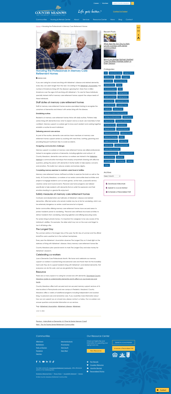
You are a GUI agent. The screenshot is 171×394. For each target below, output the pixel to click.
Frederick (39, 351)
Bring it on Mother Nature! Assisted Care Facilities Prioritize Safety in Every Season (118, 61)
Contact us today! (120, 11)
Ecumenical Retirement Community (60, 368)
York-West (64, 351)
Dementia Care (109, 85)
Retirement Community (111, 133)
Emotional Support (110, 89)
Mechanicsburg (66, 341)
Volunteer (105, 3)
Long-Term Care (122, 105)
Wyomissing (65, 345)
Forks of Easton (41, 348)
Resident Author (109, 129)
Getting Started (123, 93)
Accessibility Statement (70, 374)
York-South (64, 348)
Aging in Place (129, 73)
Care (118, 77)
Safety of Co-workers (111, 141)
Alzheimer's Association (48, 306)
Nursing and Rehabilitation (112, 117)
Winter (107, 165)
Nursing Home (128, 117)
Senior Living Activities (122, 145)
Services (86, 19)
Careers (96, 3)
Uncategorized (109, 161)
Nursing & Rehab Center (60, 19)
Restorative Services (123, 129)
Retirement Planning (110, 137)
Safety (121, 137)
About (76, 19)
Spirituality (120, 157)
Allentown (39, 341)
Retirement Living (126, 133)
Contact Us (161, 390)
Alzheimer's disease (65, 306)
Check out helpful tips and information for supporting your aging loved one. (97, 343)
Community (108, 81)
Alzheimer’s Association (88, 86)
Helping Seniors (123, 97)
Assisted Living (109, 77)
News (112, 19)
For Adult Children (110, 93)
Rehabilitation (122, 125)
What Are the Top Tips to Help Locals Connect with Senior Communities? (117, 46)
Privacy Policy (58, 374)
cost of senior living (120, 81)
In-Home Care (109, 101)
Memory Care (42, 78)
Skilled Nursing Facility (127, 153)
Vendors (80, 374)
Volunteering (120, 161)
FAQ (120, 89)
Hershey (39, 354)
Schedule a (123, 348)
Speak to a (123, 342)
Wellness (130, 161)
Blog (120, 19)
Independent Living (122, 101)
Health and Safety (110, 97)
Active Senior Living (115, 73)
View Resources (96, 351)
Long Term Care (109, 105)
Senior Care (123, 141)
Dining (119, 85)
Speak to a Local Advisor (117, 188)
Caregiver (126, 77)
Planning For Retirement (123, 121)
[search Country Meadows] (132, 3)
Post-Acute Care (109, 125)
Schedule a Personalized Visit (119, 192)
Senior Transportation (111, 153)
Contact (129, 19)
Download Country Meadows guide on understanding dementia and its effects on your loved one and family (68, 279)
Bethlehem (40, 345)
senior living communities (112, 149)
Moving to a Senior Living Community (115, 113)
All (106, 73)
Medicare (108, 109)
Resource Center (100, 19)
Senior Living (108, 145)
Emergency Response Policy (44, 374)
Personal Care (109, 121)
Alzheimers (76, 306)
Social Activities (109, 157)
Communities (41, 19)
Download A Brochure (116, 184)
